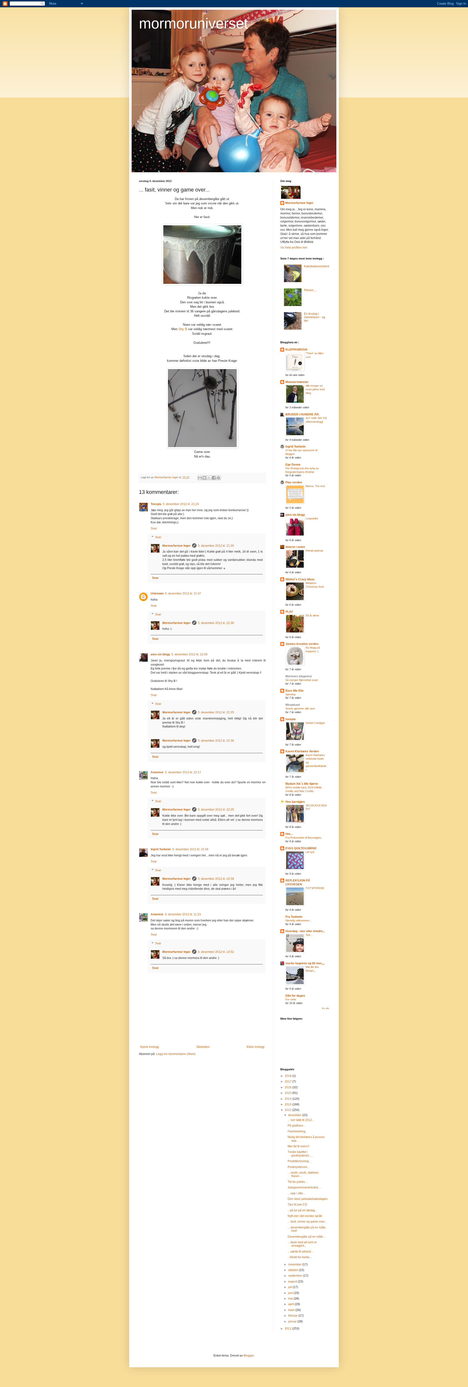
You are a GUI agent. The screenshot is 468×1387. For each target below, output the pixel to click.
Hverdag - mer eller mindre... (305, 931)
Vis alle (325, 1008)
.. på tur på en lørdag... (302, 1210)
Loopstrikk (312, 518)
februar (293, 1315)
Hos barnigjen (295, 802)
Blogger (249, 1355)
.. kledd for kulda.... (300, 1257)
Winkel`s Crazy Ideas (300, 579)
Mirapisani (292, 705)
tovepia (290, 719)
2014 (288, 1098)
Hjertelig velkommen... (298, 920)
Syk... (309, 934)
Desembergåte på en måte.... (307, 1236)
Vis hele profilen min (293, 247)
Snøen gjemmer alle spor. (300, 708)
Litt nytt (310, 852)
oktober (293, 1270)
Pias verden (293, 482)
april (291, 1304)
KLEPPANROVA (296, 349)
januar (292, 1321)
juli (290, 1287)
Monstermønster (297, 382)
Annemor (157, 772)
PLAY (289, 611)
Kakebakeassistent (316, 266)
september (295, 1275)
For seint (290, 999)
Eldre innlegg (255, 1047)
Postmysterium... (298, 1167)
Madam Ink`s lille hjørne (301, 783)
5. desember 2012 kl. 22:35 (216, 712)
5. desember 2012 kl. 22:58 (216, 878)
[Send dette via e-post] (199, 477)
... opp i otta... (296, 1193)
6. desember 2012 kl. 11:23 (183, 914)
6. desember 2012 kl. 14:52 (216, 952)
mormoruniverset (193, 23)
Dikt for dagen (295, 995)
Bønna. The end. (315, 486)
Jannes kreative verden (301, 644)
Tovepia (156, 504)
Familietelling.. (297, 1131)
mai (291, 1298)
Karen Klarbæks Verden (302, 751)
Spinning (290, 694)
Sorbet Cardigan (315, 722)
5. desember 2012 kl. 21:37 (183, 593)
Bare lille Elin (294, 690)
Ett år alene (312, 615)
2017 (288, 1081)
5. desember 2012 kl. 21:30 (216, 545)
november (295, 1264)
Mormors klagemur (298, 676)
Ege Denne (293, 464)
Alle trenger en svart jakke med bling (315, 389)
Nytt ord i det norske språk (305, 1216)
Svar (154, 528)
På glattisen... (296, 1125)
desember (295, 1115)
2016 (288, 1087)
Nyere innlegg (149, 1047)
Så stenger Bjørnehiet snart (301, 680)
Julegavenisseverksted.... (304, 1187)
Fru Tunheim (293, 916)
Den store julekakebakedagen (308, 1199)
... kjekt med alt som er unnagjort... (302, 1244)
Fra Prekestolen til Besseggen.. (303, 837)
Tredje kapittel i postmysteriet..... (300, 1153)
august (293, 1281)
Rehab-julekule (314, 550)
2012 (288, 1110)
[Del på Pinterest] (218, 477)
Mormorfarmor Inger (176, 545)
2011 (288, 1328)
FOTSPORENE (315, 888)
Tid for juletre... (297, 1182)
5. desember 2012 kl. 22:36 (216, 623)
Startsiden (203, 1047)
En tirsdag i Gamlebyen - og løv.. (314, 317)
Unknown (157, 593)
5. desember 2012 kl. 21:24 (181, 504)
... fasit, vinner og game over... (307, 1221)
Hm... (288, 834)
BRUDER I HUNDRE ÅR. (302, 414)
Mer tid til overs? (298, 1146)
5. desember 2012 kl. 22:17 (183, 772)
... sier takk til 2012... (301, 1120)
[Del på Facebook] (213, 477)
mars (291, 1310)
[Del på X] (209, 477)
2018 (288, 1076)
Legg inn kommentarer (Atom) (175, 1054)
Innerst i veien (295, 547)
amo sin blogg (160, 654)
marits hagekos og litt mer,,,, (304, 963)
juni (291, 1293)
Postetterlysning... (299, 1161)
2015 (288, 1093)
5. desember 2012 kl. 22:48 (190, 849)
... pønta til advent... (300, 1251)
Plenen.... (310, 290)
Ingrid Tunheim (161, 849)
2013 (288, 1104)
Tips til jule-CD (297, 1204)
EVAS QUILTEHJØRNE (301, 848)
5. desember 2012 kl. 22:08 (189, 654)
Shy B (182, 329)
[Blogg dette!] (204, 477)
